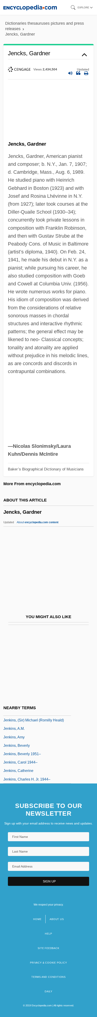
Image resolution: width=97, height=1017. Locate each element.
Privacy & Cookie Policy (48, 962)
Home (37, 919)
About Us (57, 919)
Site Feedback (48, 948)
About (37, 522)
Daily (48, 991)
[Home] (30, 7)
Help (48, 933)
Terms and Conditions (48, 977)
